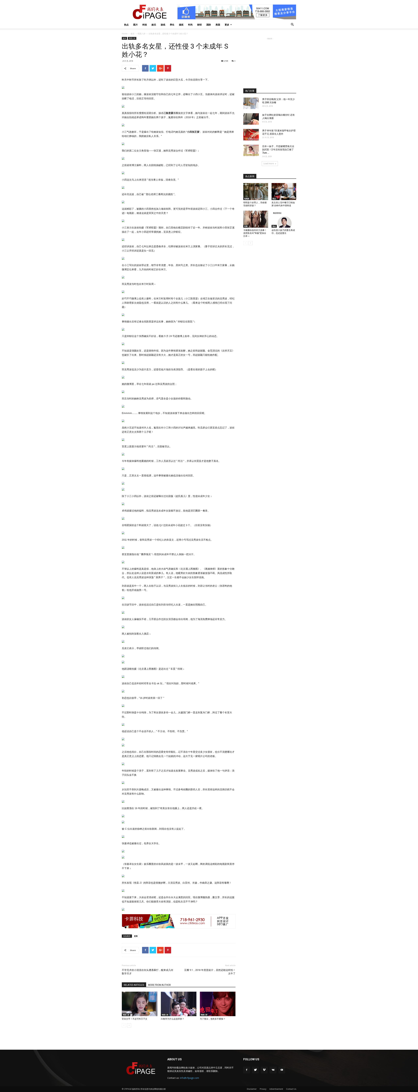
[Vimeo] (264, 1070)
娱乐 (154, 24)
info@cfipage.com (189, 1077)
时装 (246, 226)
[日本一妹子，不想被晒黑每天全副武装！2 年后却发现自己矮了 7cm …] (251, 150)
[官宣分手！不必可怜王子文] (139, 1004)
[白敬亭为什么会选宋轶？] (178, 1004)
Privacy (263, 1089)
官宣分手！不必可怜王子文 (134, 1019)
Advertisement (276, 1089)
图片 (135, 24)
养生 (172, 24)
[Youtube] (282, 1070)
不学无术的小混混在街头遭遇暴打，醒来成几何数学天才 (147, 972)
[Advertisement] (269, 60)
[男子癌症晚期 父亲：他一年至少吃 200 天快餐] (251, 103)
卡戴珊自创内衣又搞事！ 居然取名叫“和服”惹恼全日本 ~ (255, 233)
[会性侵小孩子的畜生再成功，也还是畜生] (284, 219)
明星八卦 (141, 33)
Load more (269, 163)
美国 (218, 24)
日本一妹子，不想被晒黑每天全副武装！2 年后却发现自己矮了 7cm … (278, 149)
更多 (227, 24)
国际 (208, 24)
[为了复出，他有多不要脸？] (217, 1004)
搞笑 (181, 24)
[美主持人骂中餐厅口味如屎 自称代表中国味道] (284, 191)
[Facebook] (246, 1070)
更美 (136, 936)
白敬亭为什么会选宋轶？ (172, 1019)
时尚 (190, 24)
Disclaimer (252, 1089)
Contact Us (291, 1089)
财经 (199, 24)
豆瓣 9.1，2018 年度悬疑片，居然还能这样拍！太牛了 (209, 972)
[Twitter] (255, 1070)
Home (125, 33)
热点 (126, 24)
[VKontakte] (273, 1070)
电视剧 (246, 198)
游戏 (163, 24)
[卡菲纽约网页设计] (178, 921)
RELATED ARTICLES (134, 985)
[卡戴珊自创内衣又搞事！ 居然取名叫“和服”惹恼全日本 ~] (255, 219)
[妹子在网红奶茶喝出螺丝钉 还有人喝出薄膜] (251, 119)
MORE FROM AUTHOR (159, 985)
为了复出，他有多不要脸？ (212, 1019)
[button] (292, 24)
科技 (144, 24)
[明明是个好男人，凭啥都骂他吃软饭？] (255, 191)
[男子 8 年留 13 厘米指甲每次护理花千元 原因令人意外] (251, 134)
